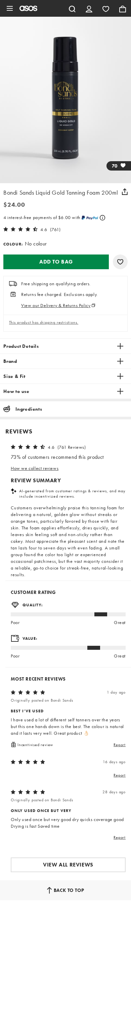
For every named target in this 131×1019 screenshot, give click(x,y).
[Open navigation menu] (9, 8)
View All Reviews (68, 864)
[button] (56, 261)
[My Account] (89, 8)
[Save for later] (120, 261)
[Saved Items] (105, 8)
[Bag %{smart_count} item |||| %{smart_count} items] (122, 8)
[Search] (72, 8)
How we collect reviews (34, 468)
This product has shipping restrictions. (43, 322)
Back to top (69, 890)
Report (120, 744)
